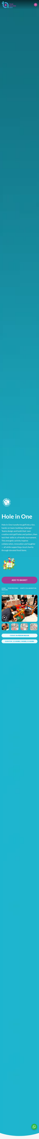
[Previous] (5, 608)
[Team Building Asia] (10, 4)
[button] (35, 4)
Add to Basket (19, 580)
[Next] (34, 608)
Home (4, 588)
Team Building (13, 588)
